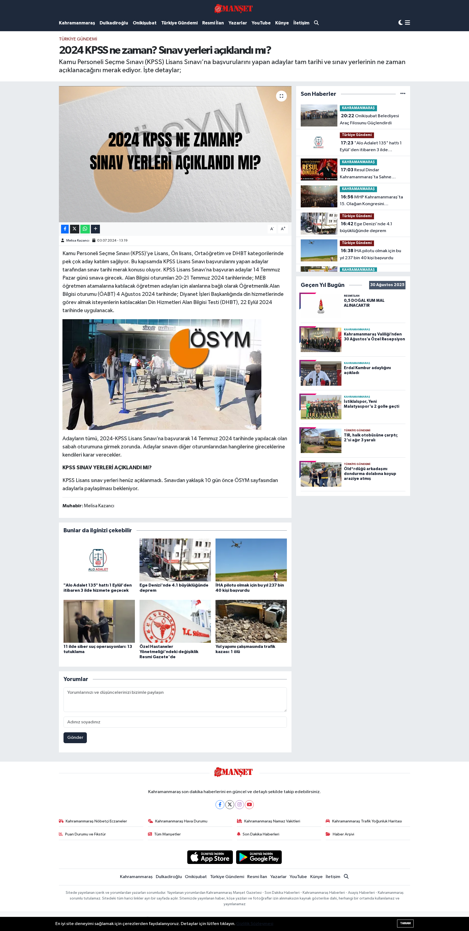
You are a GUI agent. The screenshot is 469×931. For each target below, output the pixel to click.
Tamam (405, 923)
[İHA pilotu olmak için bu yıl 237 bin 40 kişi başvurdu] (251, 560)
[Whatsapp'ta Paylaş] (85, 229)
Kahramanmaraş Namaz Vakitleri (272, 821)
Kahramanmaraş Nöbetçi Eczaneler (96, 821)
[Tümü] (402, 94)
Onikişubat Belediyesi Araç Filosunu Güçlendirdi (369, 119)
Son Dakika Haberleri (261, 834)
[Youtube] (249, 804)
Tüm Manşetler (167, 834)
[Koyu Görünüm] (400, 23)
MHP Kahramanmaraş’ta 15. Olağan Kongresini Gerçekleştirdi (371, 201)
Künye (282, 23)
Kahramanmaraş (77, 23)
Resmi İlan (213, 23)
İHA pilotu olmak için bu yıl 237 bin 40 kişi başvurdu (370, 254)
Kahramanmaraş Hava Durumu (181, 821)
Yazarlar (238, 23)
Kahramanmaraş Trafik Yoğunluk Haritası (367, 821)
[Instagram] (239, 804)
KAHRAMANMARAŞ (358, 108)
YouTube (261, 23)
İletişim (301, 23)
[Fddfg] (161, 374)
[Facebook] (220, 804)
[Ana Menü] (407, 23)
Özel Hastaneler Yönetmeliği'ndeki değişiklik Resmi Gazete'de (169, 651)
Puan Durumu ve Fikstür (85, 834)
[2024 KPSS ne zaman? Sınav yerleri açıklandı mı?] (175, 154)
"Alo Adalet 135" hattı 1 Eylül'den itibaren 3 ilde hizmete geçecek (371, 147)
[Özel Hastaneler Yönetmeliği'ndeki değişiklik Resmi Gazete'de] (175, 621)
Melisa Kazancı (77, 240)
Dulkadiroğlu (114, 23)
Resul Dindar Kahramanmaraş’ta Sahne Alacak (365, 173)
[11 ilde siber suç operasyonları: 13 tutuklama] (99, 621)
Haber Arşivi (343, 834)
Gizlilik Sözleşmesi (254, 923)
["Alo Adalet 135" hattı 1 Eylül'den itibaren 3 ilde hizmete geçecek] (99, 560)
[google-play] (259, 857)
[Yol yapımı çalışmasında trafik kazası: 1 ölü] (251, 621)
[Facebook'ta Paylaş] (65, 229)
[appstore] (210, 857)
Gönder (75, 737)
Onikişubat (145, 23)
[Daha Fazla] (95, 229)
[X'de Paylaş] (74, 229)
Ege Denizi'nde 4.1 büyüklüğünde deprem (366, 227)
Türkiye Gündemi (179, 23)
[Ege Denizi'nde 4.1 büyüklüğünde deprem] (175, 560)
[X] (229, 804)
